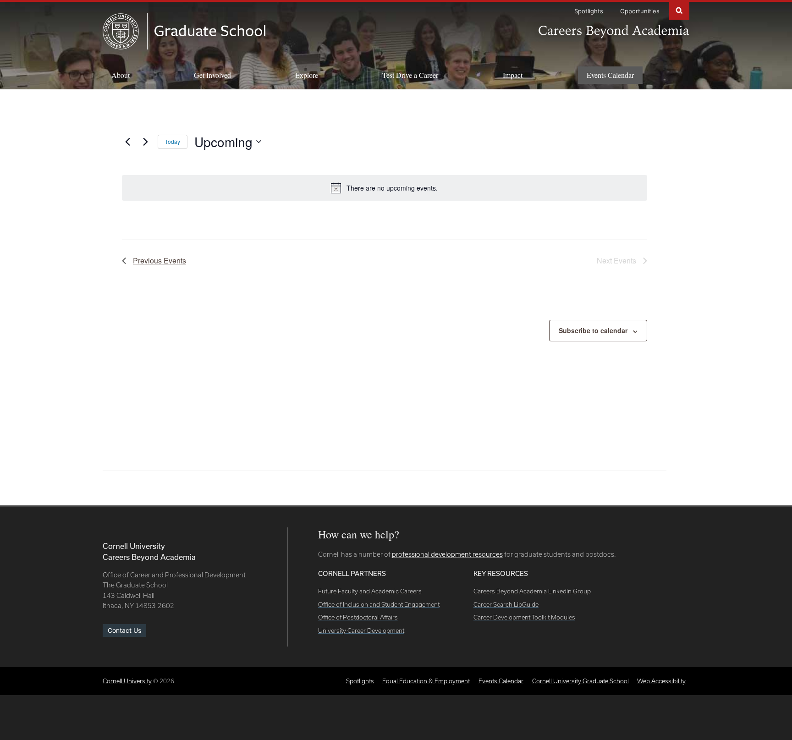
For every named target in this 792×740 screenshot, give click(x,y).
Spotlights (588, 11)
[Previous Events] (127, 141)
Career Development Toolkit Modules (524, 617)
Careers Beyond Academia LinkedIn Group (532, 591)
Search (679, 10)
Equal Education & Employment (426, 681)
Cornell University (127, 681)
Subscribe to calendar (593, 330)
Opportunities (640, 11)
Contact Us (124, 630)
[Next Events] (145, 141)
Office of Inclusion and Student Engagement (379, 604)
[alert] (384, 188)
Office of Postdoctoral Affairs (358, 617)
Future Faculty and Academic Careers (370, 591)
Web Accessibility (661, 681)
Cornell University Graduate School (580, 681)
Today (172, 141)
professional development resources (447, 554)
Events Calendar (610, 75)
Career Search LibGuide (506, 604)
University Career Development (361, 630)
